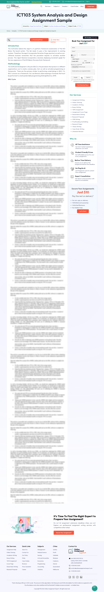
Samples (64, 6)
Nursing (40, 555)
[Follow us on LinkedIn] (81, 577)
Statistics (40, 569)
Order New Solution (55, 40)
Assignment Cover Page (80, 112)
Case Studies (74, 6)
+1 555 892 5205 (55, 1)
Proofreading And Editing (80, 122)
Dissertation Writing (78, 114)
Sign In (88, 1)
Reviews (24, 564)
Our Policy (25, 555)
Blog (82, 6)
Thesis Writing (76, 126)
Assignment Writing (78, 100)
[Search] (41, 6)
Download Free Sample (36, 40)
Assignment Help (11, 549)
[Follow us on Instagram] (77, 577)
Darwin (55, 564)
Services (47, 6)
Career (24, 569)
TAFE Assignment (77, 109)
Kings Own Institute (35, 26)
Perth (54, 552)
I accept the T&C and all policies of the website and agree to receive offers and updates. (83, 80)
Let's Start (83, 211)
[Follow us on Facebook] (69, 577)
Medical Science (42, 552)
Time (85, 60)
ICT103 (79, 26)
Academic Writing (78, 105)
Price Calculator (26, 566)
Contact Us (25, 552)
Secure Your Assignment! (63, 533)
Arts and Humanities (43, 558)
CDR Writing (76, 119)
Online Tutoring (77, 102)
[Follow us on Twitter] (73, 577)
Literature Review (77, 131)
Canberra (55, 561)
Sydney (55, 549)
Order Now (90, 6)
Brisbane (55, 558)
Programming (41, 564)
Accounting (41, 566)
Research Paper (77, 124)
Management (41, 549)
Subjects (56, 6)
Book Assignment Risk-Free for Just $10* (24, 2)
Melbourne (56, 569)
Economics (41, 561)
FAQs (23, 558)
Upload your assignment (76, 64)
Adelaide (55, 555)
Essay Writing (76, 107)
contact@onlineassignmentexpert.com (74, 1)
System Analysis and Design (57, 26)
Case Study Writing (78, 129)
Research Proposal (78, 117)
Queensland (56, 566)
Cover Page (10, 564)
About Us (24, 549)
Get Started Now (82, 85)
